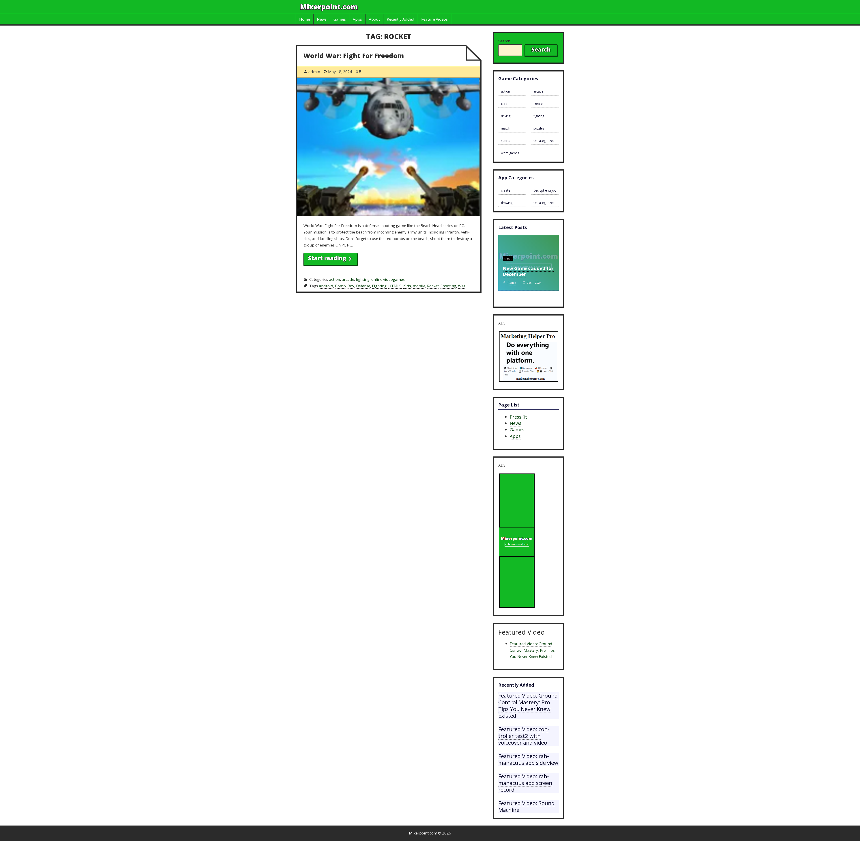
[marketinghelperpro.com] (528, 357)
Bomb (340, 285)
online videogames (388, 279)
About (374, 19)
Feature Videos (434, 19)
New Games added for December (528, 271)
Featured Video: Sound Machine (526, 806)
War (461, 285)
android (326, 285)
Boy (351, 285)
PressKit (518, 417)
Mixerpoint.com (329, 6)
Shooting (448, 285)
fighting (363, 279)
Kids (407, 285)
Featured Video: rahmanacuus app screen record (525, 782)
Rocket (433, 285)
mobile (419, 285)
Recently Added (400, 19)
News (322, 19)
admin (512, 283)
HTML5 (395, 285)
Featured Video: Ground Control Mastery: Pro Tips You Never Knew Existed (532, 650)
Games (339, 19)
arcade (348, 279)
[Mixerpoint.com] (517, 541)
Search (504, 40)
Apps (357, 19)
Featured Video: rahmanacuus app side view (528, 759)
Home (304, 19)
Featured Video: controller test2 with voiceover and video (523, 735)
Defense (363, 285)
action (334, 279)
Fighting (379, 285)
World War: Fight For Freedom (353, 55)
